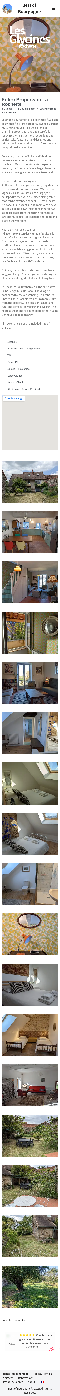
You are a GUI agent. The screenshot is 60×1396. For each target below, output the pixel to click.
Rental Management (15, 1373)
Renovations (26, 1378)
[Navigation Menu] (54, 8)
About (31, 1382)
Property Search (13, 1382)
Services (8, 1378)
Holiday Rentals (42, 1373)
